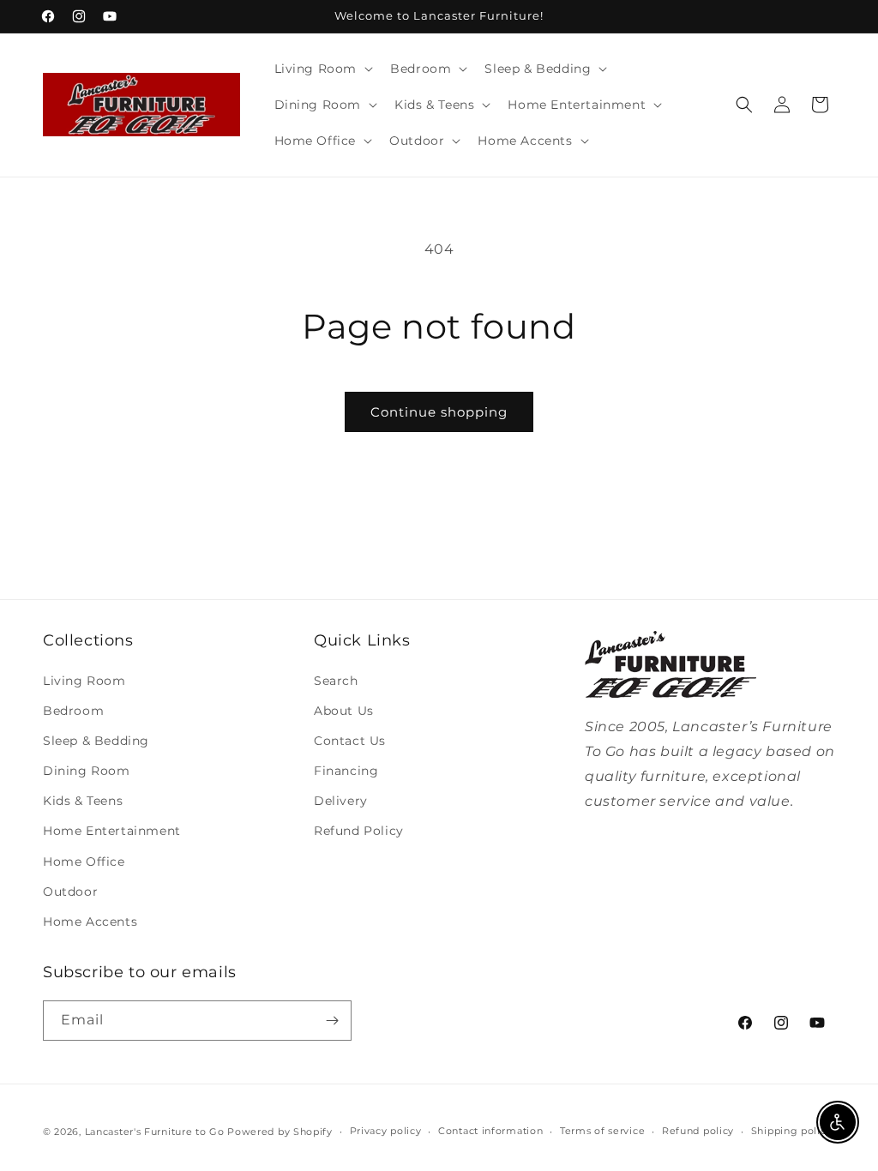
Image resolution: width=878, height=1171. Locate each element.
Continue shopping (439, 412)
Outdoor (70, 891)
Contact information (490, 1131)
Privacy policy (386, 1131)
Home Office (84, 861)
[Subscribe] (332, 1020)
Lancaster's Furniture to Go (155, 1132)
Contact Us (350, 740)
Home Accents (90, 921)
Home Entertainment (112, 830)
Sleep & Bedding (96, 740)
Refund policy (698, 1131)
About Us (344, 710)
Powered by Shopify (280, 1132)
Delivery (341, 800)
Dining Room (86, 770)
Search (336, 680)
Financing (346, 770)
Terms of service (602, 1131)
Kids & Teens (83, 800)
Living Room (84, 680)
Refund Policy (359, 830)
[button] (322, 69)
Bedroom (73, 710)
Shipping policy (792, 1131)
